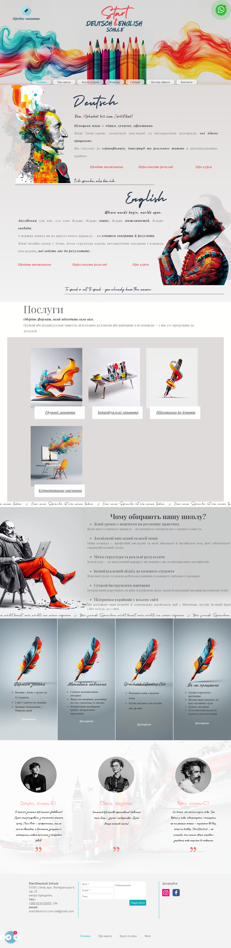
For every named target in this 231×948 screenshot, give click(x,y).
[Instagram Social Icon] (165, 892)
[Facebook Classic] (176, 892)
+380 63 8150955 (40, 903)
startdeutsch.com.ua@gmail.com (51, 911)
